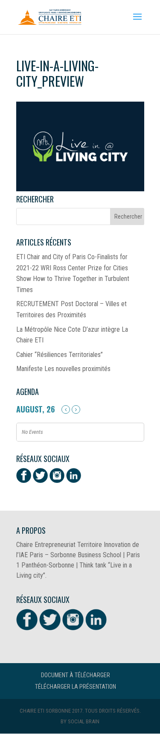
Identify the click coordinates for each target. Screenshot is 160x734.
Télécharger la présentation (75, 686)
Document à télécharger (75, 675)
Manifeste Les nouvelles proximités (63, 369)
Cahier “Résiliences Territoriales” (59, 355)
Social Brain (83, 721)
